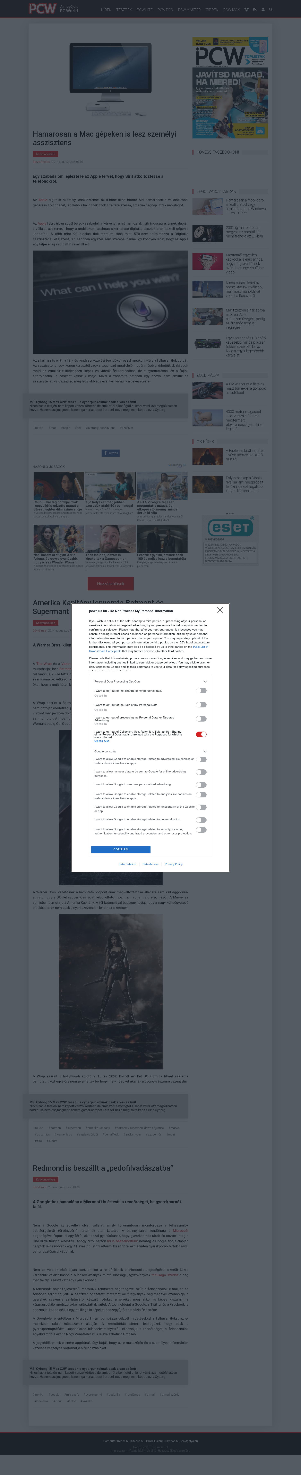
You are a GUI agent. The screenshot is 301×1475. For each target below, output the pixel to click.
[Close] (221, 611)
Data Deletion (127, 864)
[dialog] (150, 737)
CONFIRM (121, 849)
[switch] (201, 690)
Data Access (150, 864)
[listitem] (150, 681)
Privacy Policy (174, 864)
